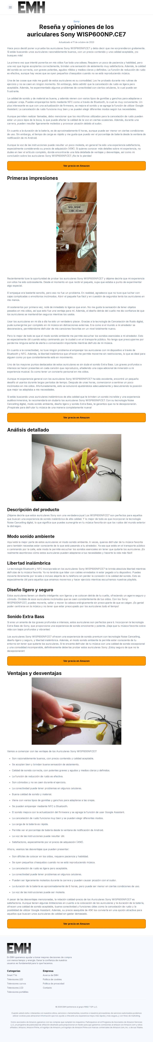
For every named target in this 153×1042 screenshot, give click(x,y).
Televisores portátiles (17, 992)
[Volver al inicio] (81, 7)
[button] (10, 7)
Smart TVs (12, 975)
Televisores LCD (15, 987)
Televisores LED (15, 979)
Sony (76, 21)
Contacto (47, 987)
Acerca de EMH (50, 975)
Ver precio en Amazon (76, 165)
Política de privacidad (53, 983)
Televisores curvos (16, 983)
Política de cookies (52, 979)
